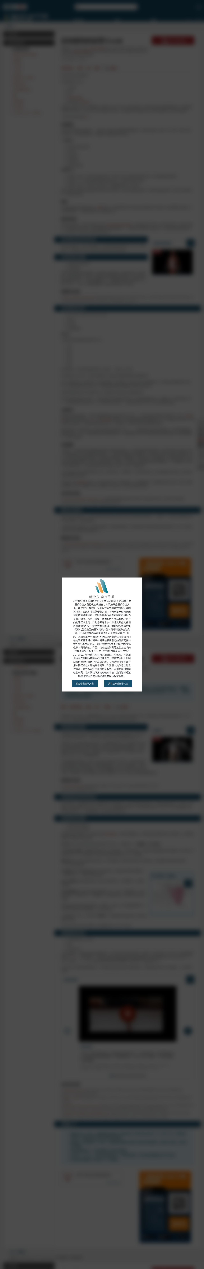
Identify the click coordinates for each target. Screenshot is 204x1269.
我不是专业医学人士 (118, 683)
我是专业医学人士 (85, 683)
